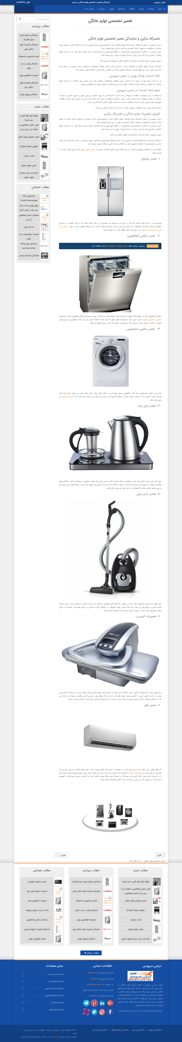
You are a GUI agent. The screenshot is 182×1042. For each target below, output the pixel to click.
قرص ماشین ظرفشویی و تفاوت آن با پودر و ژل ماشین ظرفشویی (29, 128)
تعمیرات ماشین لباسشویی (54, 988)
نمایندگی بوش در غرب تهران (29, 65)
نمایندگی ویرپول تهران (29, 94)
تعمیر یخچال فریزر (144, 230)
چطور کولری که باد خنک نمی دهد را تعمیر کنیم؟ (28, 207)
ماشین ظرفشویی (154, 319)
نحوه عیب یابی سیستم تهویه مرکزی (29, 175)
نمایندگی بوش (154, 1030)
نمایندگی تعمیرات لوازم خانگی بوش (29, 46)
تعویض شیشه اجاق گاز (29, 146)
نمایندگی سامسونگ (120, 1030)
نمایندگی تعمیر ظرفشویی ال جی (29, 217)
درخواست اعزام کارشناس (24, 9)
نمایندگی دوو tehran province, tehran (29, 245)
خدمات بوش (29, 227)
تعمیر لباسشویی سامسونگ (28, 56)
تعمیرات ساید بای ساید (55, 974)
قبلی (159, 855)
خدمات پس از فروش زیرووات (37, 910)
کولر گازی (133, 773)
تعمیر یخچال (90, 149)
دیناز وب (54, 1036)
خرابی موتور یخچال (28, 165)
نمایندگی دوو (138, 1030)
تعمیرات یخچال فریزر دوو (37, 891)
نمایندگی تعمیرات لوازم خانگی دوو (29, 85)
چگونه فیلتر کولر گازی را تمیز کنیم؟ (29, 117)
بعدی (62, 855)
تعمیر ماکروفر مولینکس (37, 881)
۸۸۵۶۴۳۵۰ (20, 2)
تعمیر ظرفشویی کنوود (37, 938)
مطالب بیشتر (92, 953)
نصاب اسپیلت (28, 156)
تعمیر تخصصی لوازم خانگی (28, 137)
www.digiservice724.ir (96, 984)
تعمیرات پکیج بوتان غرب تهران (29, 236)
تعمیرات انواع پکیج (57, 1009)
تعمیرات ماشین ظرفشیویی (54, 995)
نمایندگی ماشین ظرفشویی (37, 919)
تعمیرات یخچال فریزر (56, 981)
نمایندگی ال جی (99, 1030)
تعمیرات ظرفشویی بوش (28, 75)
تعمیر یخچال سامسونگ (117, 246)
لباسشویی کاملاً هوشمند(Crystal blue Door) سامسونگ (28, 199)
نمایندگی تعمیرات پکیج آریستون (37, 929)
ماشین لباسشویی (68, 396)
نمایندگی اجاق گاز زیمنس (29, 255)
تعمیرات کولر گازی (57, 1002)
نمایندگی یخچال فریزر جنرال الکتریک (28, 37)
